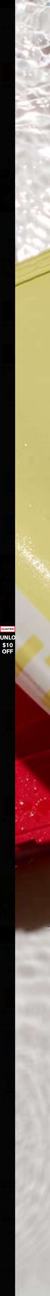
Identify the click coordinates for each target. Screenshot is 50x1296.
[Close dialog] (48, 4)
